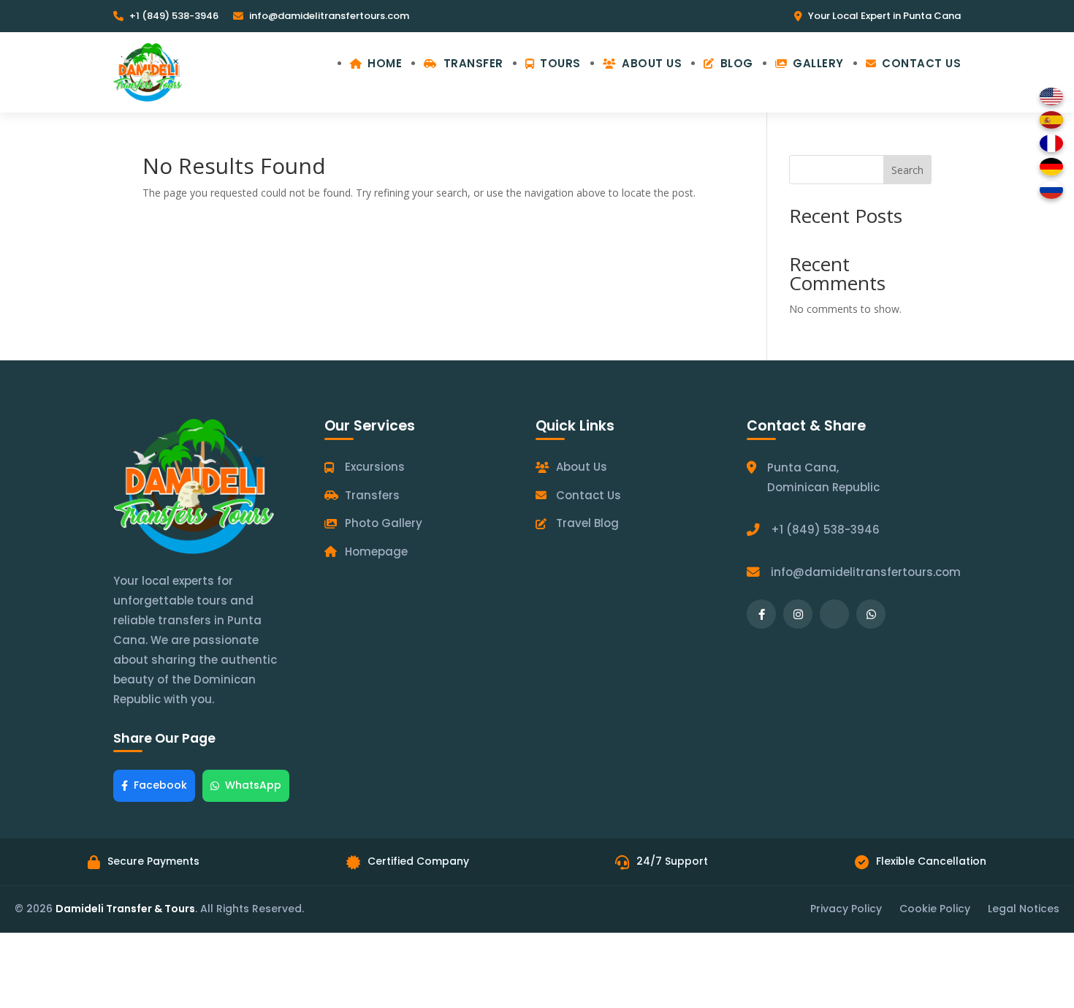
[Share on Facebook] (761, 614)
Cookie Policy (934, 908)
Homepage (376, 551)
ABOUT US (652, 63)
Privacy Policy (846, 908)
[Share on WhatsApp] (871, 614)
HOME (384, 63)
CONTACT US (921, 63)
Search (907, 170)
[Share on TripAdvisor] (834, 614)
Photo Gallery (383, 523)
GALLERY (818, 63)
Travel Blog (587, 523)
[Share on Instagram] (797, 614)
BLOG (736, 63)
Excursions (375, 466)
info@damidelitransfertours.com (329, 16)
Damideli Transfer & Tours (125, 908)
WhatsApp (253, 785)
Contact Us (588, 495)
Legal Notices (1023, 908)
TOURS (560, 63)
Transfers (372, 495)
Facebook (160, 785)
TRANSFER (473, 63)
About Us (581, 466)
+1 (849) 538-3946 (173, 16)
